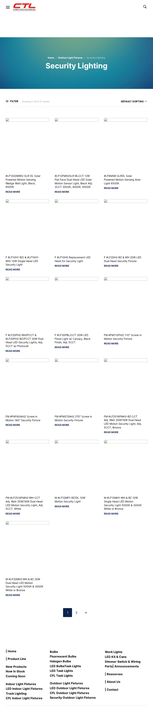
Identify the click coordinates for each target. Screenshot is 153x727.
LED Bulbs (57, 666)
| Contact (111, 689)
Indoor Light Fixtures (21, 684)
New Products (16, 666)
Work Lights (113, 652)
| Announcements (126, 666)
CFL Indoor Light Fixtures (24, 698)
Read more (13, 192)
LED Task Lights (61, 671)
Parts (109, 666)
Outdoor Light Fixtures (70, 57)
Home (51, 57)
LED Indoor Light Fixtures (24, 688)
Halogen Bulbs (60, 661)
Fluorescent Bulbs (63, 656)
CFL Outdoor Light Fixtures (69, 693)
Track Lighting (16, 693)
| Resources (114, 674)
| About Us (112, 682)
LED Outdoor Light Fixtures (69, 688)
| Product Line (16, 659)
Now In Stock (15, 671)
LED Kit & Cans (116, 657)
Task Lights (72, 666)
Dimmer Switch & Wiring (122, 661)
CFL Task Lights (61, 675)
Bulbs (54, 652)
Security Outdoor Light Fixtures (73, 697)
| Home (11, 651)
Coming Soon (15, 676)
